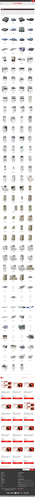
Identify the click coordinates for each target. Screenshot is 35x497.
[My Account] (31, 0)
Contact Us (2, 486)
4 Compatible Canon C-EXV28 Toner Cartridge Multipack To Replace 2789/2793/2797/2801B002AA (5, 392)
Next (32, 466)
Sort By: (11, 377)
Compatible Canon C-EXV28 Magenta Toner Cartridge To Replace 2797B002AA (28, 392)
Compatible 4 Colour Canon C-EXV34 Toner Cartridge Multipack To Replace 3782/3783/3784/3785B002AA (29, 414)
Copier (11, 7)
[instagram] (21, 490)
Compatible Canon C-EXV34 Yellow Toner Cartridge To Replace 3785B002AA (5, 435)
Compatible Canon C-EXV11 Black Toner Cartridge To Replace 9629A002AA (28, 457)
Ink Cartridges (2, 481)
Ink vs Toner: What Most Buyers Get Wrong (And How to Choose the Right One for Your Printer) (26, 484)
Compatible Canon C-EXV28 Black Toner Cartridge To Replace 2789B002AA (16, 414)
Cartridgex (2, 412)
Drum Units (2, 483)
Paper (1, 484)
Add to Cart (6, 398)
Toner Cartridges (3, 482)
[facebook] (18, 490)
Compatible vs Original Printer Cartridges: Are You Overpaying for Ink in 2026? (25, 482)
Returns (10, 488)
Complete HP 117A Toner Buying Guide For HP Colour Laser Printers (25, 480)
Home (1, 7)
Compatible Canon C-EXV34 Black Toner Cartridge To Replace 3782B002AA (5, 457)
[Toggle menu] (1, 3)
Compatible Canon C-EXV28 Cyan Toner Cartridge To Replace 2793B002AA (6, 413)
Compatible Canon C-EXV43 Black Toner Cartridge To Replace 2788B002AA (16, 457)
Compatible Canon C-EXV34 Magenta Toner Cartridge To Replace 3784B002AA (17, 435)
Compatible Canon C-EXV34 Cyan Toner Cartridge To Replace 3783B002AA (29, 435)
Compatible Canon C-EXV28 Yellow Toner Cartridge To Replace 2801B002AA (16, 392)
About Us (3, 488)
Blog (1, 485)
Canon (8, 7)
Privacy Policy (7, 488)
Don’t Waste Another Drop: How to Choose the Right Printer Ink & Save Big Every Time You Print (26, 486)
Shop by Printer (5, 7)
